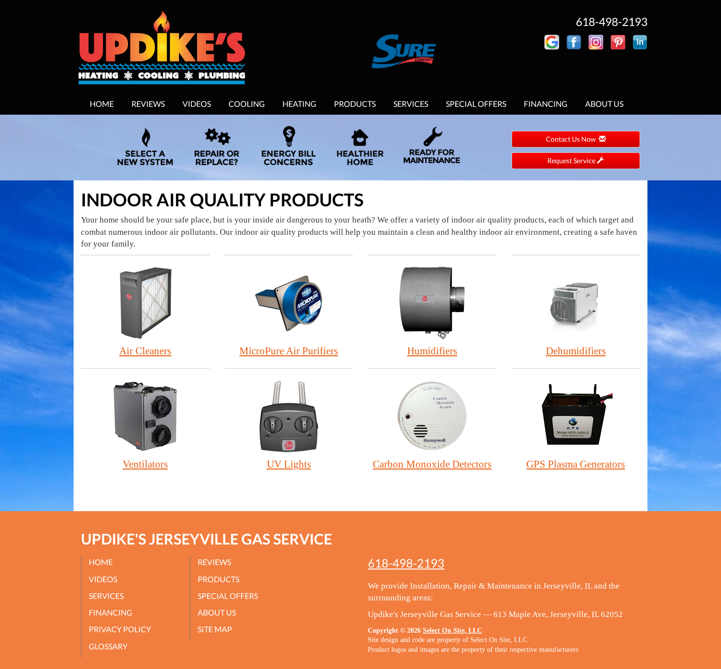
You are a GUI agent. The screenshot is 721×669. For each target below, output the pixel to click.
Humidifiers (432, 351)
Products (355, 103)
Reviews (148, 103)
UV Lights (289, 464)
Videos (196, 103)
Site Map (215, 629)
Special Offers (476, 103)
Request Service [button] (572, 160)
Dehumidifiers (576, 351)
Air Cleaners (145, 351)
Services (410, 103)
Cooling (247, 103)
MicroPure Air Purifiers (288, 351)
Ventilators (145, 464)
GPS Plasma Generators (575, 464)
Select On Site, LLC (452, 630)
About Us (604, 103)
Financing (545, 103)
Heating (299, 103)
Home (102, 103)
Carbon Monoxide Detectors (432, 464)
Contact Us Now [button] (572, 139)
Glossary (108, 646)
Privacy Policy (120, 629)
